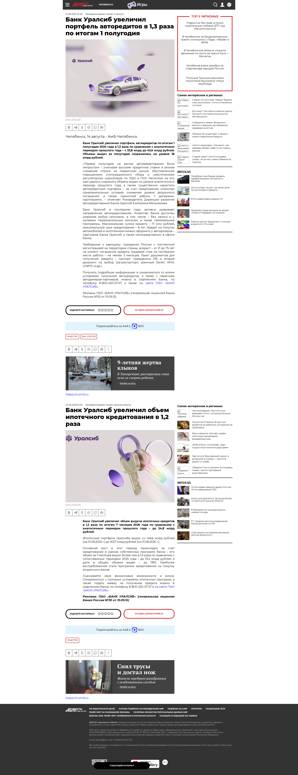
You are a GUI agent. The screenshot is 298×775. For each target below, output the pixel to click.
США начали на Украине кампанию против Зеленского (210, 533)
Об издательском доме (102, 709)
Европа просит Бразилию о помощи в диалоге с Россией (210, 223)
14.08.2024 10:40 (74, 14)
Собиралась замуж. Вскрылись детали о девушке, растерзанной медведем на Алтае (210, 125)
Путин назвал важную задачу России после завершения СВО (211, 488)
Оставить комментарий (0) (149, 310)
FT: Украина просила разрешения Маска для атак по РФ (209, 522)
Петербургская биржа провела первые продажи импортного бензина (208, 178)
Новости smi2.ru (77, 394)
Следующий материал (122, 765)
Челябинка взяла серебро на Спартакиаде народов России (205, 67)
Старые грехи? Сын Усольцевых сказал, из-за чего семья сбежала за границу (211, 159)
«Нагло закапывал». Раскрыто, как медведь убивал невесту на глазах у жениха (211, 148)
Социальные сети (215, 709)
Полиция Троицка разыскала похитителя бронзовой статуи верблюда (205, 81)
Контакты (196, 709)
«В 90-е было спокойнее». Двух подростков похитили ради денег (210, 446)
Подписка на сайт (177, 709)
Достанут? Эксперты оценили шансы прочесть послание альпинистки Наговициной (212, 114)
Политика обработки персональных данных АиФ (160, 712)
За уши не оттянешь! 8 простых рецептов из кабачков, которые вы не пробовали (212, 425)
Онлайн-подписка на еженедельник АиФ (141, 709)
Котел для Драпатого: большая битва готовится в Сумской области (211, 499)
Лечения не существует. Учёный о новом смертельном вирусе (210, 135)
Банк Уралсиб (73, 119)
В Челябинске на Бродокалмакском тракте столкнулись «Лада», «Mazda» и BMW (205, 39)
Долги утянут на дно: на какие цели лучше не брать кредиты (210, 188)
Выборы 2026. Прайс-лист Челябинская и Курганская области (122, 716)
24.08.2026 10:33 (74, 405)
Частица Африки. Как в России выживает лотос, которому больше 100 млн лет (211, 413)
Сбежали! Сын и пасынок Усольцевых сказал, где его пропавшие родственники (212, 470)
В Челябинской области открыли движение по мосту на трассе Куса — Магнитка (205, 53)
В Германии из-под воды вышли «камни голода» (208, 511)
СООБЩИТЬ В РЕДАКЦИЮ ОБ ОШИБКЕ (178, 716)
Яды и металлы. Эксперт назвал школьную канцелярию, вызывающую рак (209, 436)
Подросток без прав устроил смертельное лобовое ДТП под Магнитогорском (205, 26)
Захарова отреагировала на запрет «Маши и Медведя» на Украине (210, 211)
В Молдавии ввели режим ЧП (207, 199)
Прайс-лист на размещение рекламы (109, 712)
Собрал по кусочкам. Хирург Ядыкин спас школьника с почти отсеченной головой (212, 102)
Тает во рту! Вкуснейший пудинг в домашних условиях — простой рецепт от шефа (210, 459)
